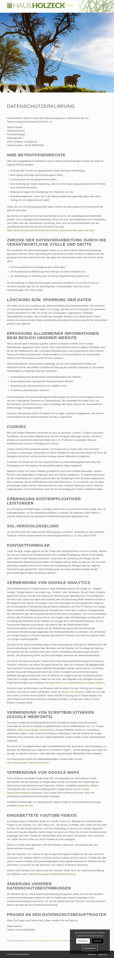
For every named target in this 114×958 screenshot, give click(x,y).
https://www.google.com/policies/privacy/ (28, 762)
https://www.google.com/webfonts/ (36, 730)
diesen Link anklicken (73, 692)
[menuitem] (103, 6)
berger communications (21, 954)
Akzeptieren (83, 941)
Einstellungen (90, 948)
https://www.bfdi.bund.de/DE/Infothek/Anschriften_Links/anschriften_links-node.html (50, 230)
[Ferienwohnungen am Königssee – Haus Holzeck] (40, 6)
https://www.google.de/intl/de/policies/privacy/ (52, 874)
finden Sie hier (25, 805)
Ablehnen (98, 941)
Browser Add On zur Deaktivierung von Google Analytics (75, 682)
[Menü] (103, 6)
